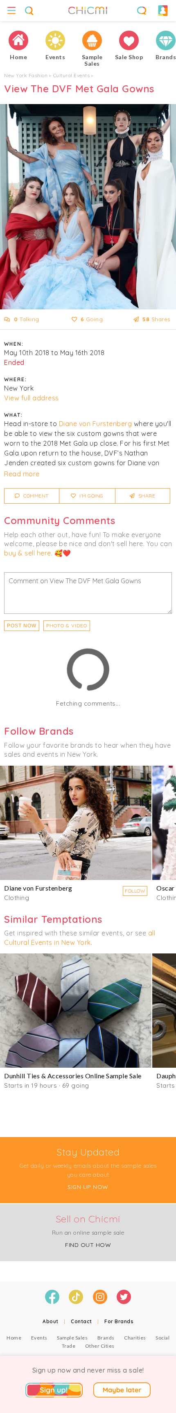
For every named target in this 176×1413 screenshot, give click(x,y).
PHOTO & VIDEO (66, 625)
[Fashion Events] (55, 40)
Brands (106, 1338)
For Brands (118, 1321)
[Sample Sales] (92, 40)
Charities (135, 1338)
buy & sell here (27, 553)
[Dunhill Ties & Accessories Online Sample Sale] (75, 1010)
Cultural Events (71, 75)
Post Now (21, 626)
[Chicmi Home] (18, 40)
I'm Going (91, 496)
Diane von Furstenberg (95, 424)
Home (14, 1338)
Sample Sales (72, 1338)
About (51, 1321)
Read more (22, 474)
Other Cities (100, 1346)
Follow (135, 891)
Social (162, 1338)
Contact (81, 1321)
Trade (69, 1346)
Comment (35, 496)
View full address (31, 398)
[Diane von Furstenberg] (75, 823)
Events (39, 1338)
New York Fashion (25, 75)
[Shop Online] (129, 40)
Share (146, 496)
